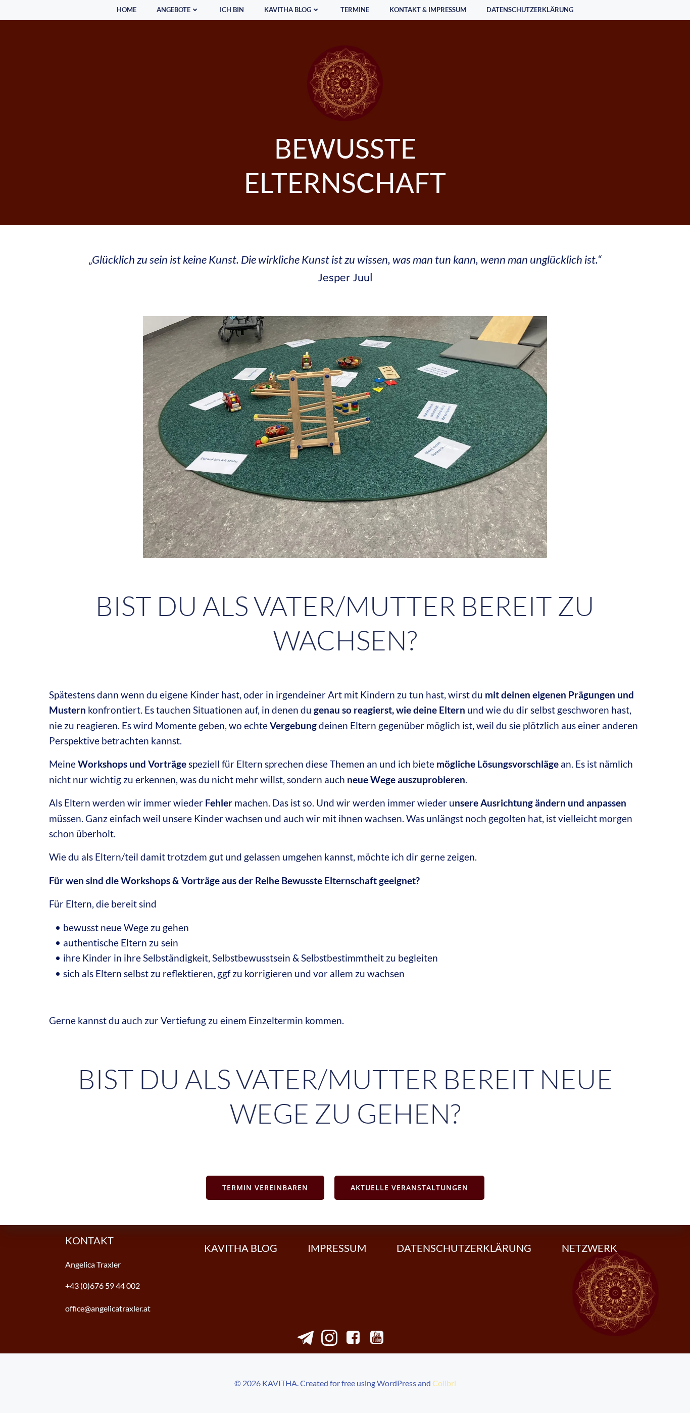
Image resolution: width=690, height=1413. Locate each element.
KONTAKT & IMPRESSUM (427, 10)
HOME (126, 10)
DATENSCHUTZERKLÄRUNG (529, 10)
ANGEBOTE (173, 10)
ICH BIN (232, 10)
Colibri (444, 1383)
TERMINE (354, 10)
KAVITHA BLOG (287, 10)
